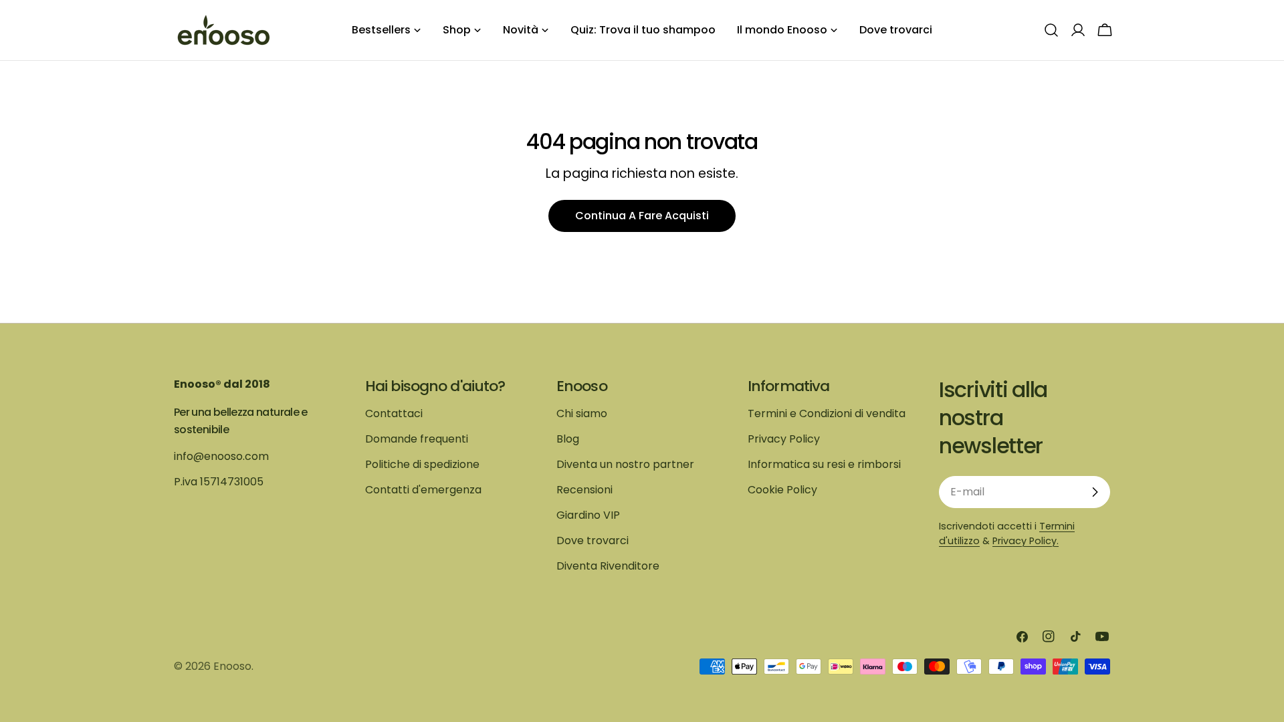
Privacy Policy (784, 439)
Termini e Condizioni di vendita (826, 413)
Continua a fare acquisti (642, 215)
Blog (567, 439)
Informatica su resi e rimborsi (824, 464)
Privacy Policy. (1025, 541)
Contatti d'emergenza (423, 489)
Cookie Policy (782, 489)
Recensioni (584, 489)
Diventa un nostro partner (625, 464)
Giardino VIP (588, 515)
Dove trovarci (592, 540)
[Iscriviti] (1095, 492)
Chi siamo (581, 413)
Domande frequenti (416, 439)
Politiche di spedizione (422, 464)
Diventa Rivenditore (607, 566)
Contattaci (394, 413)
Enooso (232, 666)
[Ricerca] (1051, 30)
